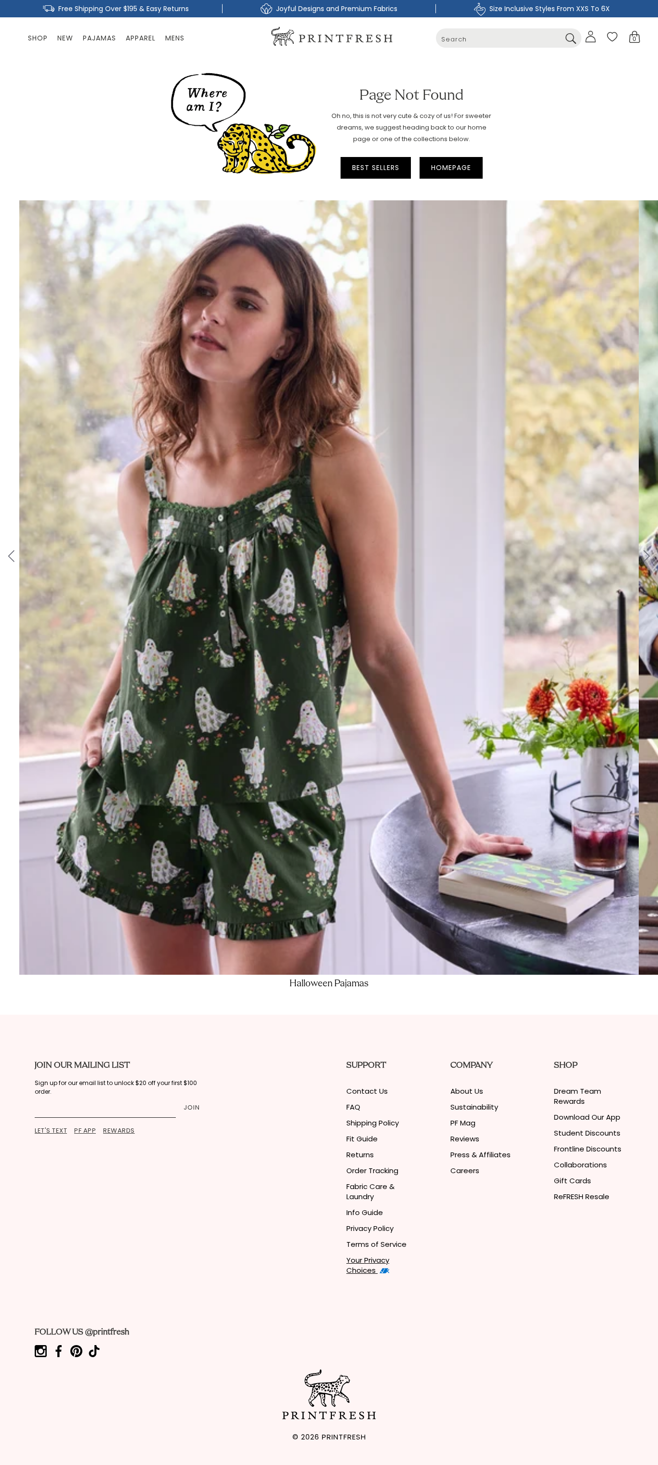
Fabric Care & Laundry (370, 1191)
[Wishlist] (612, 36)
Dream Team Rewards (577, 1096)
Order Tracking (372, 1170)
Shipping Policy (372, 1123)
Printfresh (344, 1437)
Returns (360, 1155)
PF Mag (462, 1123)
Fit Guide (362, 1139)
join (192, 1107)
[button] (634, 37)
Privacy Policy (370, 1228)
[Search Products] (570, 38)
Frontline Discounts (587, 1149)
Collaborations (580, 1165)
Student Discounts (587, 1133)
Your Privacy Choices (367, 1265)
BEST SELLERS (375, 167)
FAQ (353, 1107)
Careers (464, 1170)
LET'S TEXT (51, 1130)
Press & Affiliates (480, 1155)
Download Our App (587, 1117)
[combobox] (508, 38)
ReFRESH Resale (581, 1196)
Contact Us (367, 1091)
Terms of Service (376, 1244)
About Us (466, 1091)
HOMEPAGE (451, 167)
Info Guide (364, 1212)
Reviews (464, 1139)
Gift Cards (572, 1181)
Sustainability (474, 1107)
